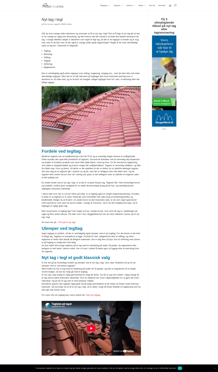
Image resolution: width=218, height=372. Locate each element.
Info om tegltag (93, 295)
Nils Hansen (48, 24)
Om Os (152, 5)
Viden (140, 5)
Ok (180, 368)
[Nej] (215, 368)
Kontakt (161, 5)
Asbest (129, 5)
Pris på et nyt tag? (67, 222)
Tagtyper (104, 5)
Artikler (69, 24)
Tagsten (117, 5)
